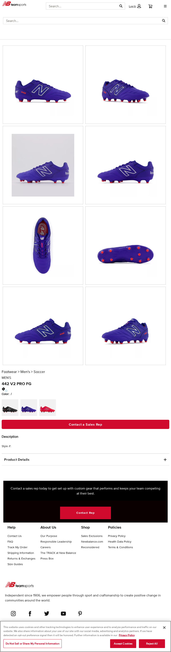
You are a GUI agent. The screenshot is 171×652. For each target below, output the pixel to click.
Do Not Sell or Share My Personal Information (32, 643)
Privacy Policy (127, 635)
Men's (25, 372)
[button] (135, 6)
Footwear (9, 372)
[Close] (164, 627)
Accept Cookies (123, 643)
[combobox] (81, 6)
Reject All (151, 643)
